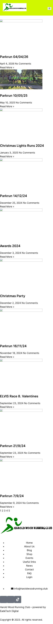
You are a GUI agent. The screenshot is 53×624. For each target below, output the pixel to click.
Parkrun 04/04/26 (14, 57)
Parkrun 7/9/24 (12, 496)
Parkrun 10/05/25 (13, 95)
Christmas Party (12, 296)
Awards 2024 (10, 246)
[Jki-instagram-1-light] (10, 599)
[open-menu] (49, 8)
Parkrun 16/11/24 (13, 346)
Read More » (7, 67)
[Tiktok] (17, 599)
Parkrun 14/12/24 (13, 196)
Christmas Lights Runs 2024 (22, 145)
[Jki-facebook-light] (3, 599)
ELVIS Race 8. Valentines (19, 396)
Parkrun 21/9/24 (12, 446)
